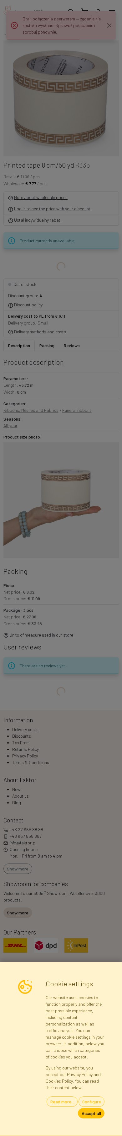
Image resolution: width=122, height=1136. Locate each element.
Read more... (62, 1101)
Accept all (91, 1113)
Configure (91, 1101)
